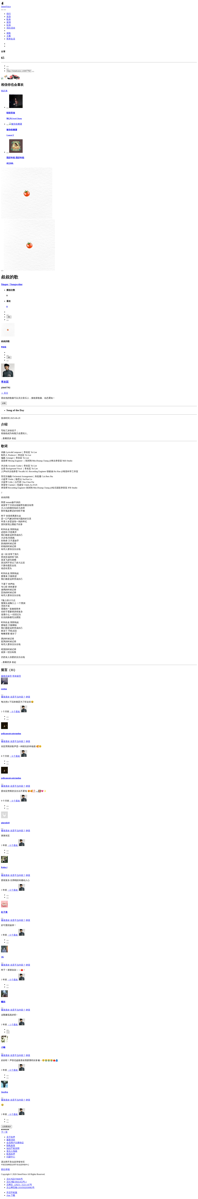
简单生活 (10, 39)
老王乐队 (9, 163)
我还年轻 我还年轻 (15, 157)
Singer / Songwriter (11, 284)
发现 (8, 22)
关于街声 (10, 1137)
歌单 (8, 19)
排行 (8, 14)
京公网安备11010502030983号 (20, 1187)
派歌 (8, 33)
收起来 (4, 91)
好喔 (4, 403)
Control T (10, 135)
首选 (8, 16)
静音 (28, 697)
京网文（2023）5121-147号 (19, 1184)
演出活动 (10, 28)
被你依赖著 (11, 129)
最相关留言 (6, 676)
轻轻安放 (10, 113)
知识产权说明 (12, 1148)
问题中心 (10, 1157)
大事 (8, 36)
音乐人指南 (11, 1151)
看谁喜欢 (5, 697)
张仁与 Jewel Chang (14, 118)
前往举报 (5, 1169)
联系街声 (10, 1154)
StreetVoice (6, 6)
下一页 (4, 1132)
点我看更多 (6, 1127)
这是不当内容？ (17, 697)
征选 (8, 25)
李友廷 (3, 347)
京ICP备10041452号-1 (16, 1182)
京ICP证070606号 (14, 1179)
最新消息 (10, 1140)
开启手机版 (11, 1192)
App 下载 (10, 1195)
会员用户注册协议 (15, 1142)
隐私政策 (10, 1145)
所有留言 (16, 676)
